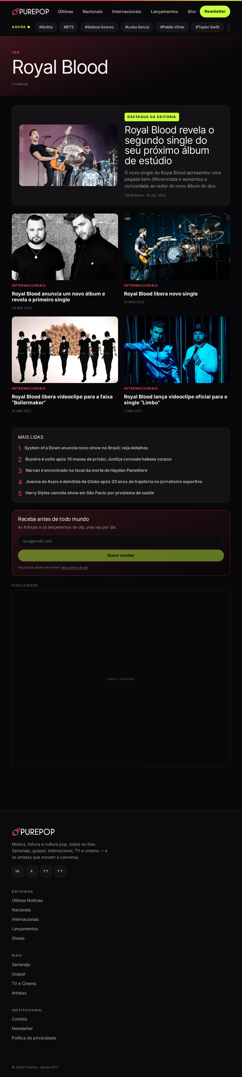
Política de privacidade (34, 1037)
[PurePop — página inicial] (30, 11)
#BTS (63, 27)
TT (45, 871)
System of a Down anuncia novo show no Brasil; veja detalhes (86, 447)
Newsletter (215, 11)
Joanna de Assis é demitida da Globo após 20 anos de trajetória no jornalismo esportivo (114, 481)
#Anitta (40, 27)
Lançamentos (164, 11)
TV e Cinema (24, 983)
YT (60, 871)
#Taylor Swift (202, 27)
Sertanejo (21, 964)
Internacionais (126, 11)
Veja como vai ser (74, 567)
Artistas (19, 992)
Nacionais (93, 11)
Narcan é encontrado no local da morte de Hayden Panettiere (86, 470)
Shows (195, 11)
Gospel (18, 973)
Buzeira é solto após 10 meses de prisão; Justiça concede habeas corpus (98, 458)
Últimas (65, 11)
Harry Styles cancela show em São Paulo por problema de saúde (89, 492)
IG (18, 871)
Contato (19, 1018)
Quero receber (121, 555)
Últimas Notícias (27, 900)
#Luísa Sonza (132, 27)
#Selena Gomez (94, 27)
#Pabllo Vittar (167, 27)
